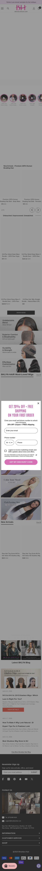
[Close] (38, 403)
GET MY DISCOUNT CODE (21, 462)
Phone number (9, 438)
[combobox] (9, 442)
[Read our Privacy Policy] (36, 455)
